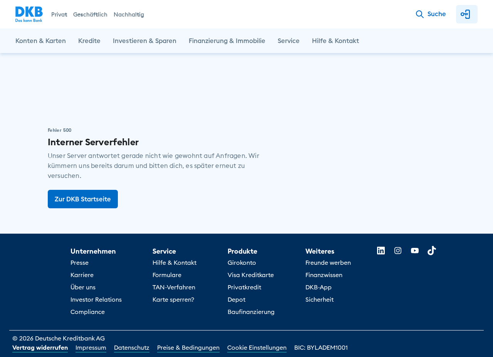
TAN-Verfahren (174, 287)
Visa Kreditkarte (251, 275)
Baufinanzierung (251, 311)
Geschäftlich (90, 14)
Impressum (90, 347)
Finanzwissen (323, 275)
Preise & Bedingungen (188, 347)
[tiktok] (431, 250)
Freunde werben (328, 262)
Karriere (82, 275)
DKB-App (318, 287)
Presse (79, 262)
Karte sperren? (173, 299)
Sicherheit (319, 299)
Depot (236, 299)
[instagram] (397, 250)
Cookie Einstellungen (257, 347)
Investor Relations (96, 299)
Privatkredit (244, 287)
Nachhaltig (129, 14)
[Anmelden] (467, 14)
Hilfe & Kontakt (174, 262)
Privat (59, 14)
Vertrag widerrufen (40, 347)
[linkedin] (381, 250)
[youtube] (414, 250)
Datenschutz (131, 347)
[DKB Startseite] (29, 14)
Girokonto (242, 262)
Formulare (167, 275)
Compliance (87, 311)
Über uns (83, 287)
